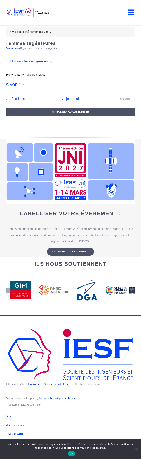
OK (71, 453)
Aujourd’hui (70, 99)
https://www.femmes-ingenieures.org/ (31, 61)
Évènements (13, 48)
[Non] (136, 449)
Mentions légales (15, 424)
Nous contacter (14, 433)
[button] (8, 290)
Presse (10, 416)
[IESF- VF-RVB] (70, 330)
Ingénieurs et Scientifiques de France (49, 384)
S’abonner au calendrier (70, 111)
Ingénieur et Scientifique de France (55, 398)
